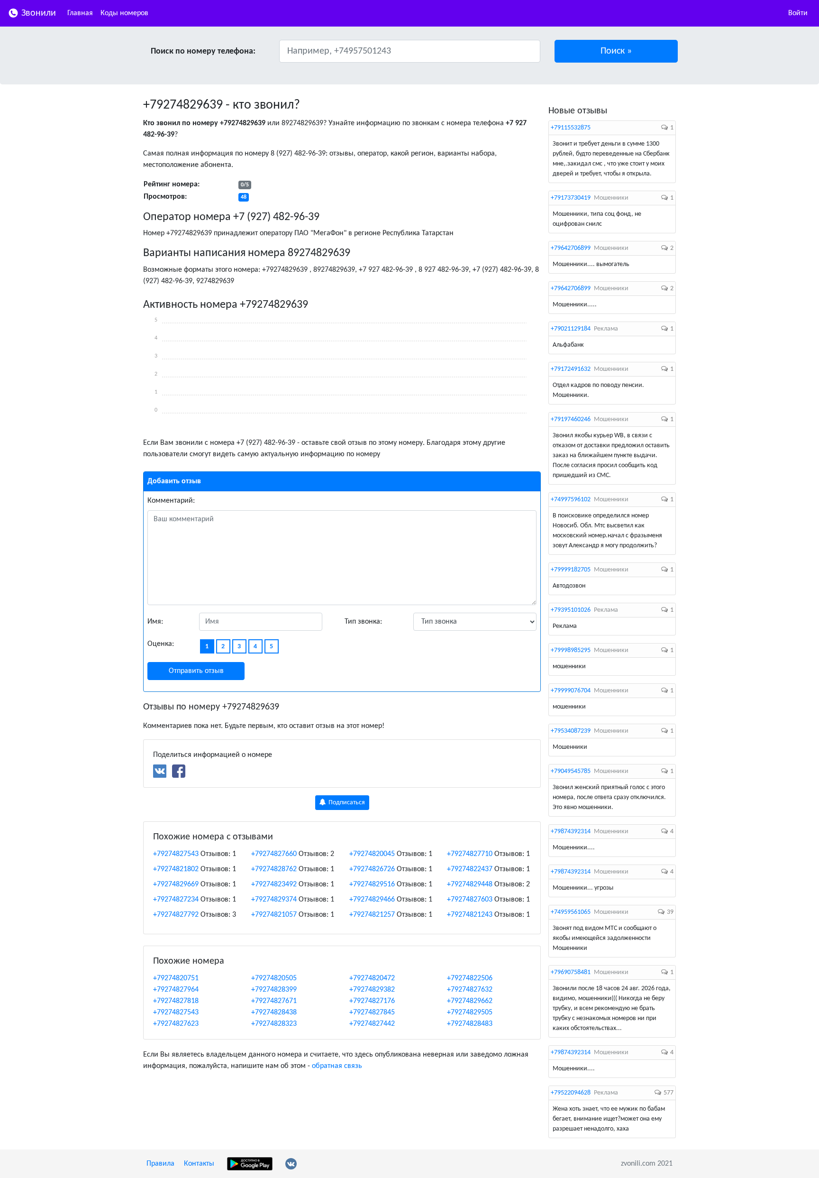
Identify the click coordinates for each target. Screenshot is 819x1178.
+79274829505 (469, 1012)
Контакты (199, 1164)
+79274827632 (469, 990)
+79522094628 (571, 1092)
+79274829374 (274, 899)
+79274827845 (372, 1012)
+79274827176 (372, 1001)
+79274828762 (274, 869)
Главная (80, 13)
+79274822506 (469, 978)
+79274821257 (372, 915)
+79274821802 (176, 869)
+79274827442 (372, 1024)
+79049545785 (571, 771)
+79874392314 (571, 831)
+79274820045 (372, 854)
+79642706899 (571, 248)
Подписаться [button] (346, 802)
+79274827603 (469, 899)
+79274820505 (274, 978)
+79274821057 (274, 915)
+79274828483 (469, 1024)
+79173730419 (571, 198)
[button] (616, 51)
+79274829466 (372, 899)
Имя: (155, 622)
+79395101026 (571, 610)
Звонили (37, 13)
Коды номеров (124, 13)
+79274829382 (372, 990)
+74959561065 (571, 912)
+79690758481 (571, 972)
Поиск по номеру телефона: (203, 51)
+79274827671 (274, 1001)
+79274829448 (469, 884)
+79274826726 (372, 869)
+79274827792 (176, 915)
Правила (160, 1164)
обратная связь (337, 1066)
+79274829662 (469, 1001)
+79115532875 (571, 127)
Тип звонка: (363, 622)
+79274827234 (176, 899)
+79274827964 (176, 990)
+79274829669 (176, 884)
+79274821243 (469, 915)
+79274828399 (274, 990)
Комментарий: (171, 501)
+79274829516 (372, 884)
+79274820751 (176, 978)
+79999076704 (571, 690)
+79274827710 (469, 854)
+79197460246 (571, 419)
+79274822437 (469, 869)
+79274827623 (176, 1024)
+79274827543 (176, 854)
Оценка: (160, 644)
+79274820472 (372, 978)
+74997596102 (571, 499)
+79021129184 (571, 328)
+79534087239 (571, 731)
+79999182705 (571, 569)
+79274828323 (274, 1024)
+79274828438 (274, 1012)
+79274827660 (274, 854)
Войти (798, 13)
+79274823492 (274, 884)
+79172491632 (571, 369)
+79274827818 (176, 1001)
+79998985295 (571, 650)
